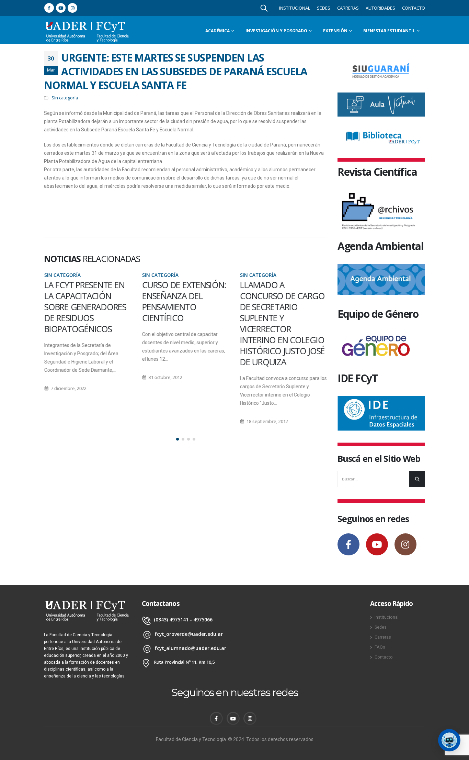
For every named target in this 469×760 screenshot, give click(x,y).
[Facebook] (49, 8)
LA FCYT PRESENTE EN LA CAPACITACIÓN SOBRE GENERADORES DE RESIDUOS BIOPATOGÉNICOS (85, 307)
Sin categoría (65, 98)
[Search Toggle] (264, 8)
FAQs (380, 647)
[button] (177, 439)
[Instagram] (72, 8)
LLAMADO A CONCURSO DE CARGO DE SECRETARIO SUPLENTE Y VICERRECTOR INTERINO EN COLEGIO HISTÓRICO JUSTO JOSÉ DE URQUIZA (282, 323)
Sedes (323, 8)
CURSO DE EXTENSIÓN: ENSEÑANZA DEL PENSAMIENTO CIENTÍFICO (184, 301)
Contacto (413, 8)
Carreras (348, 8)
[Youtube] (61, 8)
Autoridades (380, 8)
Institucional (294, 8)
